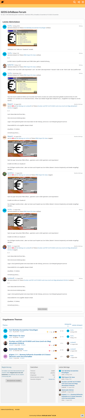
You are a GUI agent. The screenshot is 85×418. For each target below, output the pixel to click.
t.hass (71, 355)
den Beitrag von (23, 106)
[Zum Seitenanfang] (82, 415)
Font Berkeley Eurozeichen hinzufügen (35, 28)
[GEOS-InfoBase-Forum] (2, 2)
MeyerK (10, 104)
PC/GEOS (22, 331)
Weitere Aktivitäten (42, 309)
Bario (9, 246)
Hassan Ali (52, 379)
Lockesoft (11, 278)
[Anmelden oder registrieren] (78, 2)
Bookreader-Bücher (16, 349)
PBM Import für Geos (30, 55)
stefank (10, 358)
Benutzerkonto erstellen (14, 380)
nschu (10, 26)
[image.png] (22, 37)
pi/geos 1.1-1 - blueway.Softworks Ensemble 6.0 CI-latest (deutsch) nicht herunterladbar (29, 355)
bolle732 (11, 65)
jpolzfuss (11, 173)
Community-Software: (42, 415)
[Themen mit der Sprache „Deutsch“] (56, 332)
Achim (10, 350)
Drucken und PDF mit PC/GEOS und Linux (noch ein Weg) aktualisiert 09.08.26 (46, 280)
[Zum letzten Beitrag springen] (68, 331)
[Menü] (83, 2)
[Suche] (74, 2)
